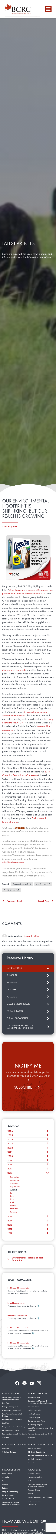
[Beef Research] (18, 9)
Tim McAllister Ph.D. (12, 890)
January (13, 1211)
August (13, 1189)
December (14, 1177)
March (13, 1205)
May (12, 1199)
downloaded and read (13, 670)
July (11, 1192)
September (14, 1186)
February (14, 1208)
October (13, 1183)
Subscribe (23, 1087)
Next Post (43, 901)
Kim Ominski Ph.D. (43, 884)
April (12, 1202)
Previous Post (14, 901)
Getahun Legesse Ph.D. (22, 884)
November (14, 1180)
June (12, 1196)
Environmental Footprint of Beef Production (27, 1259)
